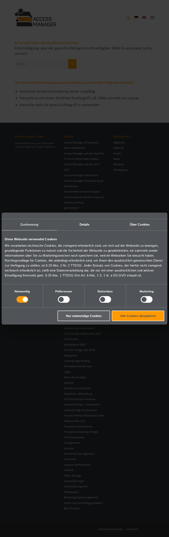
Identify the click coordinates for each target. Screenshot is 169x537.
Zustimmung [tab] (29, 224)
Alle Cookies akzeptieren (138, 316)
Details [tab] (85, 224)
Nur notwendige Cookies (84, 316)
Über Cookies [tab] (140, 224)
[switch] (64, 299)
